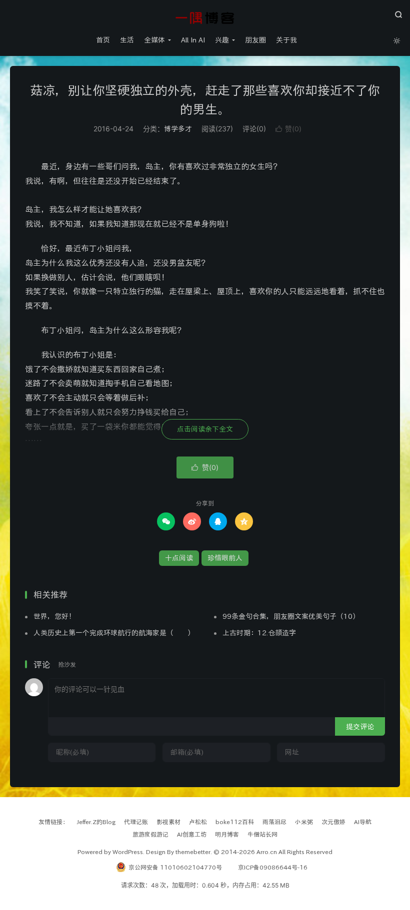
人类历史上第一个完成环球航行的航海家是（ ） (114, 632)
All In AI (193, 39)
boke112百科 (235, 822)
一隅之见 (205, 18)
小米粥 (304, 822)
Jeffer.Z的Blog (96, 822)
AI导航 (363, 822)
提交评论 (360, 726)
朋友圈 (255, 39)
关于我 (286, 39)
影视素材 (168, 822)
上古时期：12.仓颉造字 (259, 632)
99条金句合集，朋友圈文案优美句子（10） (291, 616)
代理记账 (136, 822)
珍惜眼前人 (225, 557)
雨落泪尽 (274, 822)
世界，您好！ (55, 616)
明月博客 (227, 834)
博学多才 (178, 128)
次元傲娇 (334, 822)
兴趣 (222, 39)
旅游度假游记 (150, 834)
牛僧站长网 (263, 834)
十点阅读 (179, 557)
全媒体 (154, 39)
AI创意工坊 (191, 834)
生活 (127, 39)
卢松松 (198, 822)
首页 (103, 39)
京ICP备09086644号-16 (273, 867)
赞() (289, 128)
